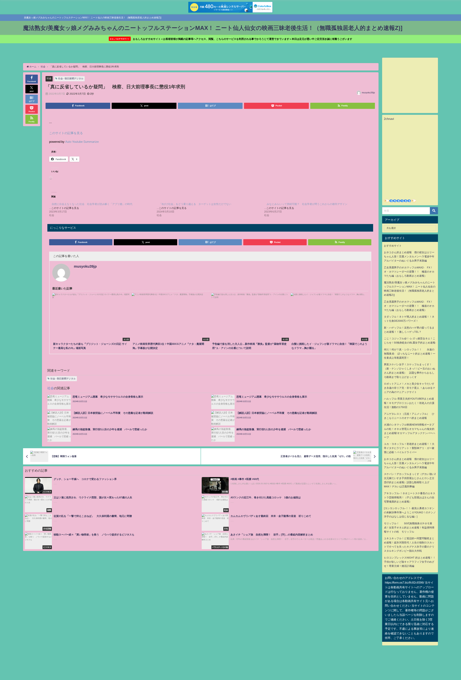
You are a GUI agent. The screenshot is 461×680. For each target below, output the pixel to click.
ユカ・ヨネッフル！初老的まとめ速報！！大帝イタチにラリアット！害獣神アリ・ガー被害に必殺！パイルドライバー (409, 448)
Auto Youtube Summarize (82, 141)
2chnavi (389, 118)
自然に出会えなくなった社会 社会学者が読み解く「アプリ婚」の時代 (92, 204)
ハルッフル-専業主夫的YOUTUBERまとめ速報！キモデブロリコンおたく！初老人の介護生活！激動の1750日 (409, 402)
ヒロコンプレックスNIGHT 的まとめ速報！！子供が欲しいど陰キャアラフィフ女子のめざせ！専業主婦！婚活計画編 (409, 561)
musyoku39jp (368, 93)
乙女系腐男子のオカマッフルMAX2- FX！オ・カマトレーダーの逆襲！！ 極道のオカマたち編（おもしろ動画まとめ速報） (409, 271)
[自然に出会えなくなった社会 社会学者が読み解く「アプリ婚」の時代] (103, 209)
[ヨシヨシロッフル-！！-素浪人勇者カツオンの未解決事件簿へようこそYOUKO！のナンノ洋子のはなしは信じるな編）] (410, 512)
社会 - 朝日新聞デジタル (70, 78)
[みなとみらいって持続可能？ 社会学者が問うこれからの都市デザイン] (318, 209)
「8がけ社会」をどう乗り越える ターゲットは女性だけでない (195, 204)
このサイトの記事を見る (66, 132)
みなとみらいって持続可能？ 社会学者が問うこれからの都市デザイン (307, 204)
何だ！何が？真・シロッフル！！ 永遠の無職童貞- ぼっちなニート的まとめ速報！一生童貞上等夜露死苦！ (409, 353)
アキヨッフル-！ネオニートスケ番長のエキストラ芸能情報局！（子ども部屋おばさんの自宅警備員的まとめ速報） (409, 497)
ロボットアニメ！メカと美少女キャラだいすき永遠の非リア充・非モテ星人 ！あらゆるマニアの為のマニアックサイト (409, 387)
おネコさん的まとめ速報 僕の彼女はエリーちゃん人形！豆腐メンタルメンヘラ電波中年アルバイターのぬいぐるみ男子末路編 (409, 256)
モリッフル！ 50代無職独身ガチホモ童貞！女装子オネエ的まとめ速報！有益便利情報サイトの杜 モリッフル (409, 527)
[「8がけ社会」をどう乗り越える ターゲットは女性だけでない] (210, 209)
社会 (49, 78)
